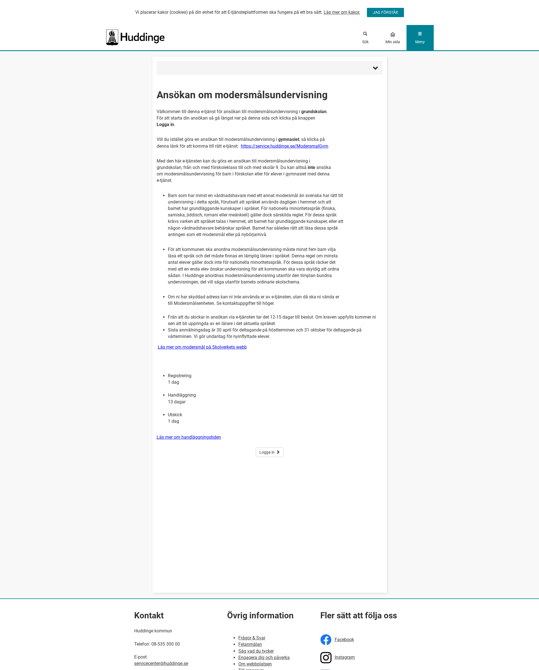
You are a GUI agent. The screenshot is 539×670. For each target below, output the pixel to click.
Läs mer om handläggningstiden (189, 437)
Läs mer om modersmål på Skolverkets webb (202, 347)
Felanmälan (250, 644)
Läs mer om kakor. (342, 12)
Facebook (344, 639)
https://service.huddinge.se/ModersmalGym (284, 146)
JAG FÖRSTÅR (385, 12)
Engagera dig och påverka (264, 657)
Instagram (345, 657)
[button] (269, 68)
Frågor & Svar (251, 638)
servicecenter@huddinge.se (161, 663)
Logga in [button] (267, 452)
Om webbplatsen (255, 664)
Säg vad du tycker (256, 651)
